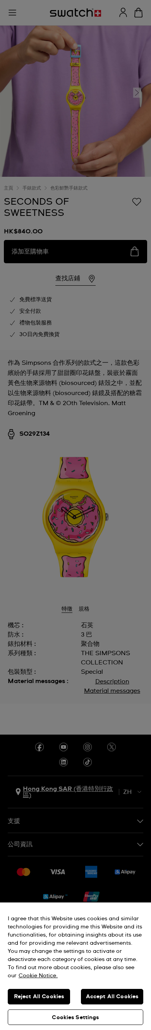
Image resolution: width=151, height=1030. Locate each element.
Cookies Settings (75, 1017)
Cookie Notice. (38, 975)
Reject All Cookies (39, 996)
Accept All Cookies (112, 996)
